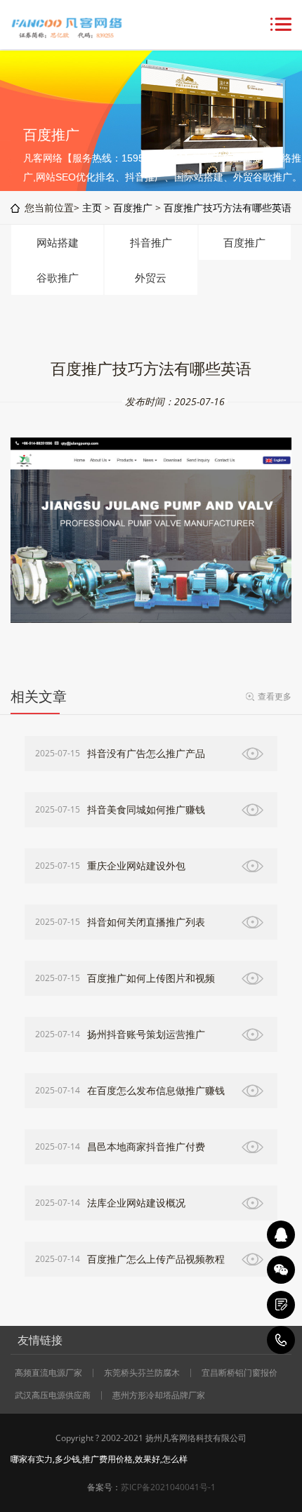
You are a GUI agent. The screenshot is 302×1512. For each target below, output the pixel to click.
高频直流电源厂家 (48, 1373)
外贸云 (150, 277)
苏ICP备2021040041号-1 (168, 1487)
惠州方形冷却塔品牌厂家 (158, 1395)
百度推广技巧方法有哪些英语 (227, 207)
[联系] (281, 1305)
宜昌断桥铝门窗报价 (239, 1373)
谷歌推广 (58, 277)
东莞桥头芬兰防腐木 (142, 1373)
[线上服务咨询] (281, 1235)
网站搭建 (58, 242)
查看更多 (274, 696)
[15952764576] (281, 1340)
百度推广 (132, 207)
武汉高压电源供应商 (53, 1395)
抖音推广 (151, 242)
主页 (92, 207)
